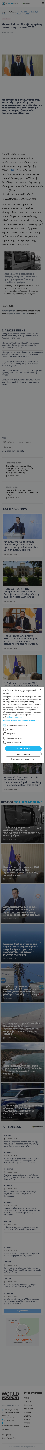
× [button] (40, 689)
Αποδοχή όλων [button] (23, 749)
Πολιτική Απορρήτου (14, 717)
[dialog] (22, 725)
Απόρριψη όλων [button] (23, 754)
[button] (22, 721)
